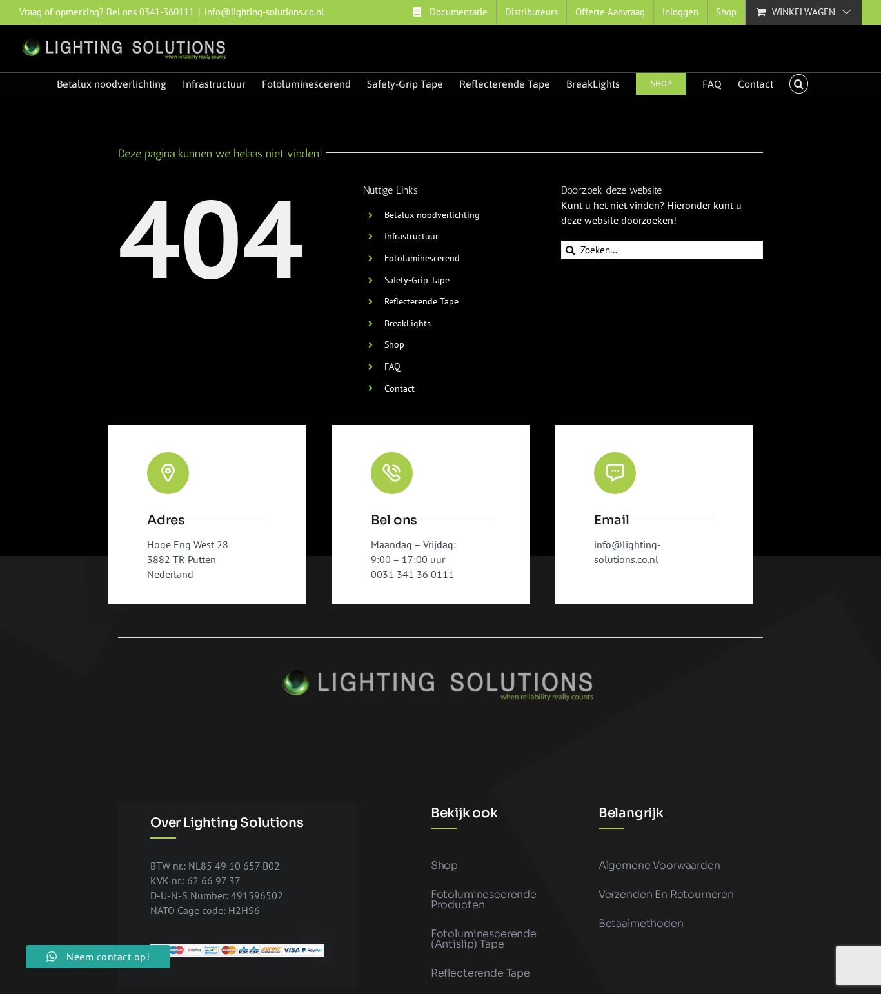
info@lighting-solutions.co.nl (264, 12)
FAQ (392, 366)
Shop (394, 344)
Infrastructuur (411, 236)
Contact (399, 388)
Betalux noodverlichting (432, 215)
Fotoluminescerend (422, 258)
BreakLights (407, 323)
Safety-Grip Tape (417, 280)
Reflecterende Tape (421, 301)
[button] (798, 84)
